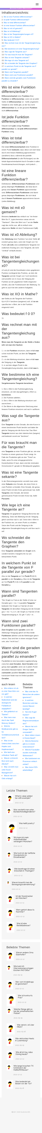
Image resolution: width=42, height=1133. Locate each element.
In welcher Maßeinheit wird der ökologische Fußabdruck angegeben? (9, 703)
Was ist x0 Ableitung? (12, 31)
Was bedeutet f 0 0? (11, 40)
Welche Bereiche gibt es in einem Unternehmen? (30, 744)
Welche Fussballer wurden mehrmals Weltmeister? (31, 752)
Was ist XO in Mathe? (12, 37)
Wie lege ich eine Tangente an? (17, 60)
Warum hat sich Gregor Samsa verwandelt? (30, 729)
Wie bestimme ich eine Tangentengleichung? (21, 49)
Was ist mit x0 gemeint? (13, 28)
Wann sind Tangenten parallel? (16, 72)
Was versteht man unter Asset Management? (10, 770)
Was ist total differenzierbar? (15, 23)
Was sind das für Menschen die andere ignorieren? (31, 694)
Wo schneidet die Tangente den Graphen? (21, 63)
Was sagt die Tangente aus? (16, 52)
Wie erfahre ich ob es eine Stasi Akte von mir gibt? (10, 691)
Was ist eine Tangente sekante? (17, 57)
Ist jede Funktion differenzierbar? (16, 20)
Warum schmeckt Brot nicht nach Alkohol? (10, 761)
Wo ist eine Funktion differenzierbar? (18, 17)
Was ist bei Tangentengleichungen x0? (18, 34)
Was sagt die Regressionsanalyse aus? (31, 720)
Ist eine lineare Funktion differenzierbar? (19, 25)
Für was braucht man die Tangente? (19, 55)
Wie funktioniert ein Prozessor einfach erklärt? (31, 761)
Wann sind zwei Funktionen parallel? (19, 75)
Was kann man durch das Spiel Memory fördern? (9, 720)
